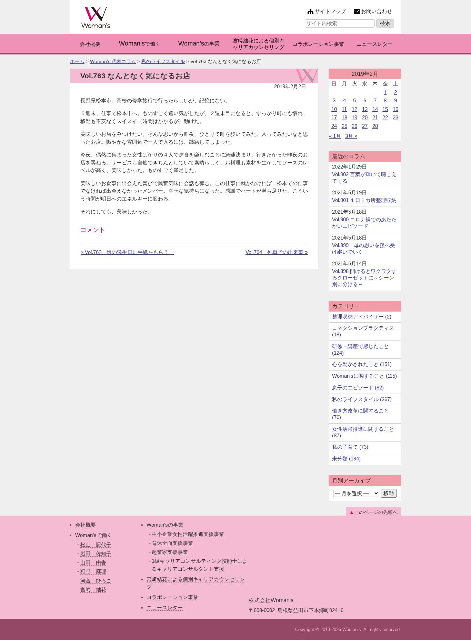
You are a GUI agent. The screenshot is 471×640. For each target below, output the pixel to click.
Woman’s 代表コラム (113, 61)
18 (344, 117)
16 (395, 109)
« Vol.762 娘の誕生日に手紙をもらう (127, 252)
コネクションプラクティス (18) (363, 331)
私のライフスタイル (163, 61)
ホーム (77, 61)
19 (354, 117)
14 (375, 109)
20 (365, 117)
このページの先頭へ (376, 512)
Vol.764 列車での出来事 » (276, 252)
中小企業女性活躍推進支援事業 (188, 534)
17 (334, 117)
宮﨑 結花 (93, 589)
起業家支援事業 (170, 552)
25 (344, 126)
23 (395, 117)
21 (375, 117)
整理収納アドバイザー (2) (361, 316)
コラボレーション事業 (172, 597)
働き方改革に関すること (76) (360, 414)
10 (334, 109)
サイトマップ (330, 11)
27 (365, 126)
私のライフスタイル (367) (362, 399)
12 (354, 109)
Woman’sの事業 (165, 525)
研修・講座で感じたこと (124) (360, 349)
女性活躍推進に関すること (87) (363, 432)
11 (344, 109)
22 (385, 117)
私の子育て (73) (350, 447)
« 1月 (335, 136)
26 (354, 126)
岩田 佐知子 (95, 553)
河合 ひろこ (95, 580)
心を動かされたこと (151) (362, 364)
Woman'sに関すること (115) (364, 376)
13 (365, 109)
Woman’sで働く (93, 535)
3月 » (351, 136)
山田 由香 (93, 562)
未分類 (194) (346, 458)
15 (385, 109)
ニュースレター (165, 607)
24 (334, 126)
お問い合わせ (376, 11)
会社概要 (85, 525)
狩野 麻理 (93, 571)
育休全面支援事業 (172, 543)
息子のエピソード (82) (358, 387)
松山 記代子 (95, 544)
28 (375, 126)
